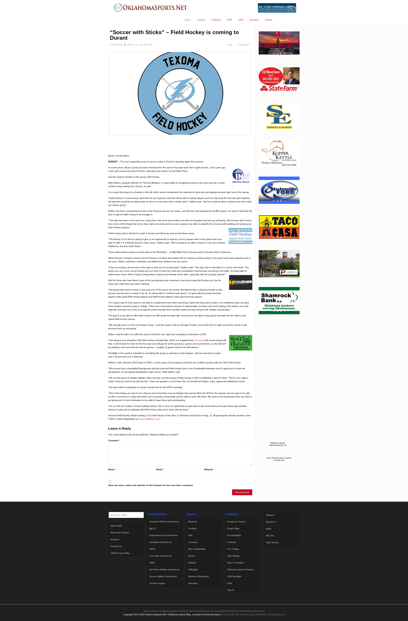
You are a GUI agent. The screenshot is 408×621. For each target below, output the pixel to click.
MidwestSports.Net (233, 611)
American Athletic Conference (164, 521)
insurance (199, 340)
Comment (114, 440)
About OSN (116, 525)
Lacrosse (192, 542)
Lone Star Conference (160, 556)
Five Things (233, 549)
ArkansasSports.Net (153, 611)
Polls (229, 583)
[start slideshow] (274, 53)
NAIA (268, 528)
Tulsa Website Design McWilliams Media (254, 614)
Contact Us (116, 546)
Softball (192, 562)
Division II (271, 522)
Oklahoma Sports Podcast (240, 569)
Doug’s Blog (233, 528)
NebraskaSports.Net (254, 611)
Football (192, 528)
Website (208, 469)
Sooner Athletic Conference (163, 576)
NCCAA (270, 535)
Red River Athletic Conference (164, 569)
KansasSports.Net (174, 611)
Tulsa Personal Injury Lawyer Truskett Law (278, 459)
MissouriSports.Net (212, 611)
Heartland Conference (160, 542)
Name (112, 469)
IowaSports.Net (193, 611)
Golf (190, 535)
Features (231, 542)
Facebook (227, 614)
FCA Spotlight (234, 535)
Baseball (192, 521)
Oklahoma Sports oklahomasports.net (277, 444)
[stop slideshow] (284, 53)
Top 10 (230, 590)
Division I (270, 515)
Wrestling (193, 583)
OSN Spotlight (234, 576)
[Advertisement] (180, 147)
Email (160, 469)
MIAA (152, 562)
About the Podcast (119, 532)
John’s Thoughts (235, 562)
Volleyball (193, 569)
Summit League (157, 583)
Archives (114, 539)
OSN (129, 44)
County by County (236, 521)
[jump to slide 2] (280, 53)
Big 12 (152, 528)
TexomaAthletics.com (149, 419)
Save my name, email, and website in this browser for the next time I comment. (150, 485)
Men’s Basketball (196, 549)
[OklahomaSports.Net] (150, 7)
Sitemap (280, 614)
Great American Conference (163, 535)
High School (272, 542)
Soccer (191, 556)
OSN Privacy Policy (120, 553)
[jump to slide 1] (277, 53)
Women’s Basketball (198, 576)
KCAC (152, 549)
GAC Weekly (233, 556)
